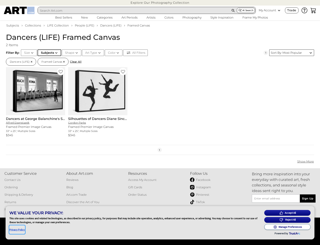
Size (27, 52)
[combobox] (134, 10)
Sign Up (307, 198)
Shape (69, 52)
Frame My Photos (255, 17)
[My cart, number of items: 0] (313, 10)
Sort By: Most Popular (286, 52)
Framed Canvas (138, 25)
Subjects (12, 25)
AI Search (247, 10)
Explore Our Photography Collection (160, 2)
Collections (33, 25)
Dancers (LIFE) (110, 25)
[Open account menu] (279, 10)
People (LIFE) (84, 25)
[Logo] (19, 10)
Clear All (75, 61)
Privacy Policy (17, 229)
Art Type (91, 52)
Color (112, 52)
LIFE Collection (58, 25)
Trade (291, 10)
